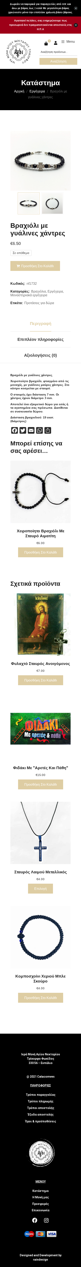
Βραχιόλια (38, 291)
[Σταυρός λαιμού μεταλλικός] (40, 833)
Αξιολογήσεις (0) (40, 355)
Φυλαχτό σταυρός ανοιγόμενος (40, 663)
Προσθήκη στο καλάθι (37, 266)
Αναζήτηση (58, 61)
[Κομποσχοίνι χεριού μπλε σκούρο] (40, 937)
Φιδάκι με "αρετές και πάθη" (40, 767)
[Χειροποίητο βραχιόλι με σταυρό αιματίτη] (40, 492)
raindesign (40, 1259)
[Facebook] (35, 1220)
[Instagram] (46, 1220)
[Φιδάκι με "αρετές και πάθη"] (40, 729)
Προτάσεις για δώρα (39, 303)
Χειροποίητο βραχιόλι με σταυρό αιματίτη (40, 533)
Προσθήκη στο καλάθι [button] (40, 552)
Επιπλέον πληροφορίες (40, 339)
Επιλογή (40, 889)
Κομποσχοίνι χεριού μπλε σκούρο (40, 979)
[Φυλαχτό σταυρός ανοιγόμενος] (40, 624)
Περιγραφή (40, 323)
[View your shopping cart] (46, 44)
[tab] (40, 324)
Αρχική (19, 91)
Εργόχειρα (37, 91)
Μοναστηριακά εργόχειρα (28, 295)
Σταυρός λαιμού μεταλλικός (40, 871)
